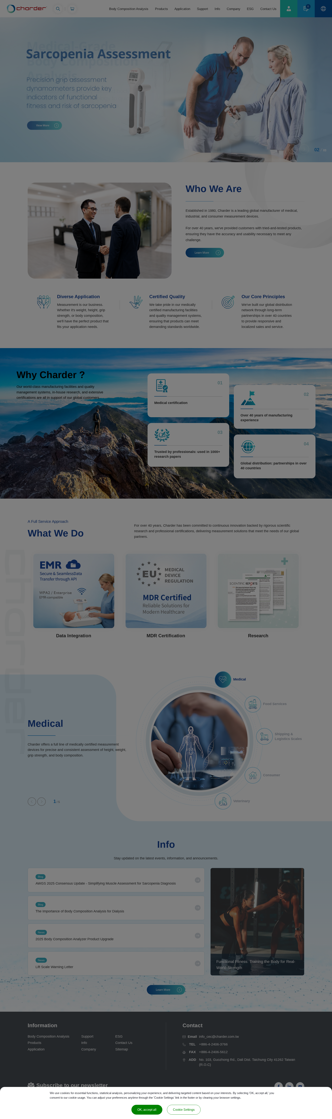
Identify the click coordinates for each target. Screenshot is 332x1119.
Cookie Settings (184, 1109)
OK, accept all (146, 1109)
